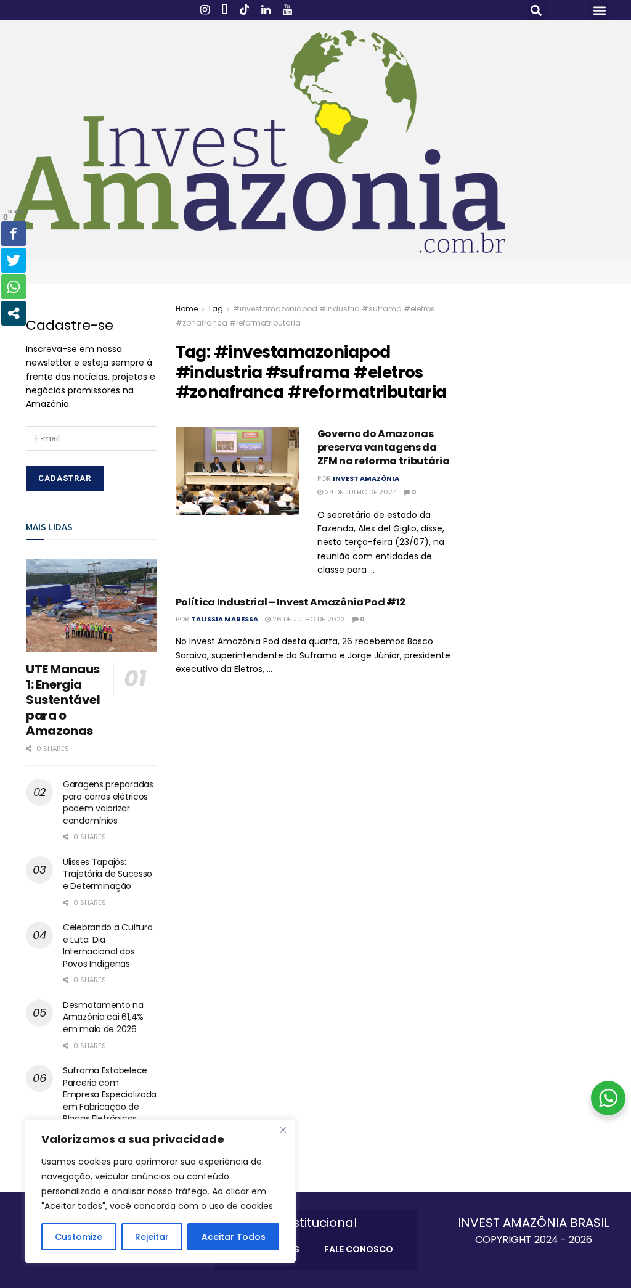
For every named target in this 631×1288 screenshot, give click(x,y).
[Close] (282, 1129)
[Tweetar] (13, 260)
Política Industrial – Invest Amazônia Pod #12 (291, 602)
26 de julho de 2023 (308, 619)
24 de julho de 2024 (360, 492)
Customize (78, 1237)
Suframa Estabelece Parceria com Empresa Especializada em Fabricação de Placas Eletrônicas (110, 1094)
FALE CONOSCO (358, 1249)
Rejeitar (152, 1237)
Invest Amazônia (366, 478)
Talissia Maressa (224, 619)
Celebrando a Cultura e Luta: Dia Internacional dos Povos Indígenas (107, 945)
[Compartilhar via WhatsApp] (13, 286)
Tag (215, 308)
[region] (160, 1191)
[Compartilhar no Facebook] (13, 233)
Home (187, 308)
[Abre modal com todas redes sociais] (13, 313)
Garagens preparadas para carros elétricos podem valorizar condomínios (108, 802)
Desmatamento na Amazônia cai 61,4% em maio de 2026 (103, 1017)
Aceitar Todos (234, 1237)
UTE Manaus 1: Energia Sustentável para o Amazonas (63, 699)
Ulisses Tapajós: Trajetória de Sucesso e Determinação (107, 874)
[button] (536, 10)
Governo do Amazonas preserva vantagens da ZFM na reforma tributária (383, 448)
